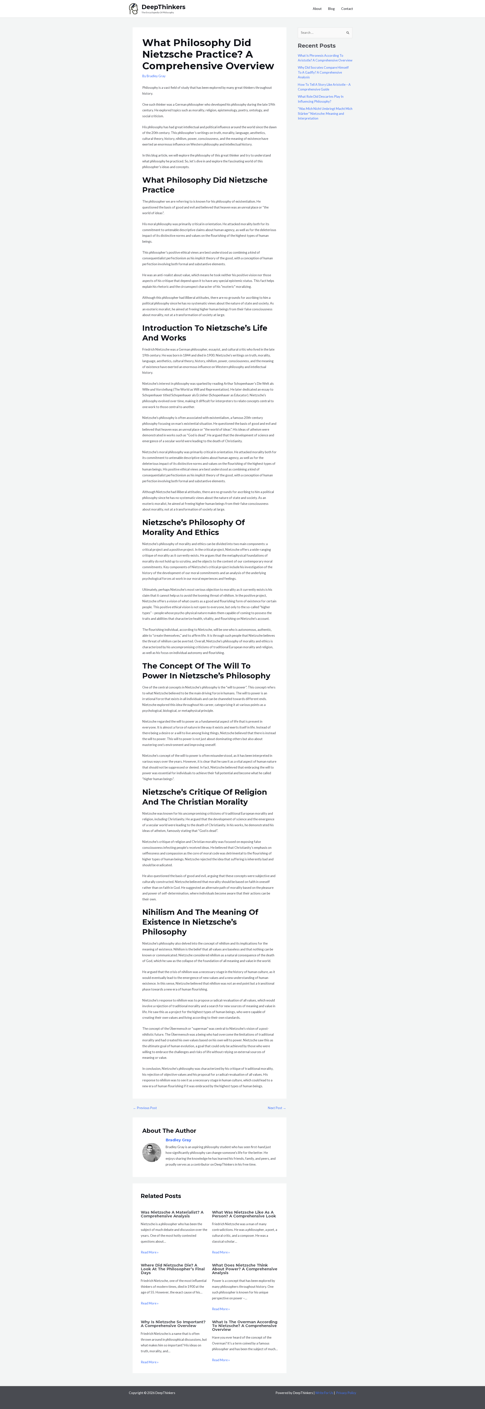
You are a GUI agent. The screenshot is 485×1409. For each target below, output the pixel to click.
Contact (347, 9)
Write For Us (324, 1393)
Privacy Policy (346, 1393)
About (317, 9)
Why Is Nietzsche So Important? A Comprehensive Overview (173, 1324)
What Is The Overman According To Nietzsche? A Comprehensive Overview (244, 1326)
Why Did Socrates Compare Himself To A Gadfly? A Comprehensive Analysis (323, 72)
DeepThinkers (163, 7)
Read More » (150, 1252)
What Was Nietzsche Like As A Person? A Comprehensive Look (244, 1214)
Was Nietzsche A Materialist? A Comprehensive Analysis (172, 1214)
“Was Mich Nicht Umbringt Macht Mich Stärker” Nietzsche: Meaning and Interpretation (325, 113)
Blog (331, 9)
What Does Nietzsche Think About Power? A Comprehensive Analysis (244, 1269)
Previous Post (145, 1107)
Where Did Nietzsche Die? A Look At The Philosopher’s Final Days (173, 1269)
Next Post (277, 1107)
